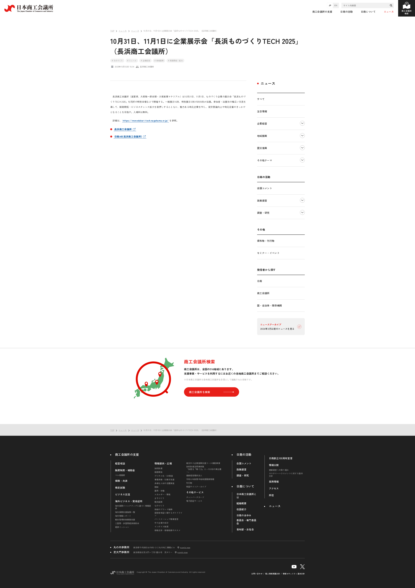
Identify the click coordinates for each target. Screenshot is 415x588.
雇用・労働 (159, 490)
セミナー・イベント (268, 253)
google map (185, 547)
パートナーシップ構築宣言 (166, 519)
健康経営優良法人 (194, 475)
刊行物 (189, 483)
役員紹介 (241, 509)
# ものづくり (117, 60)
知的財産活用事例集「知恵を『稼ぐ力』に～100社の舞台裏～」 (203, 469)
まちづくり (159, 498)
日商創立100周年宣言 (281, 458)
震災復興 (262, 148)
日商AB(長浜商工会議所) (128, 136)
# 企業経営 (145, 60)
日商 (259, 281)
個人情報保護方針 (272, 574)
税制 (156, 487)
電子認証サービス (194, 501)
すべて (261, 99)
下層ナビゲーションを (302, 124)
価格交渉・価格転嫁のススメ (167, 530)
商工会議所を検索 (199, 392)
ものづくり (159, 505)
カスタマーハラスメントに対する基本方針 (286, 474)
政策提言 (262, 200)
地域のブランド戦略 (163, 509)
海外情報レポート (123, 516)
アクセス (274, 488)
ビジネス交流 (122, 494)
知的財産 (158, 468)
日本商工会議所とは (246, 495)
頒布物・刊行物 (265, 240)
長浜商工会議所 (123, 129)
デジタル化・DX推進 (163, 475)
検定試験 (120, 487)
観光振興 (158, 502)
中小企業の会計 (161, 523)
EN (335, 5)
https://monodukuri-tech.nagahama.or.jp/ (145, 120)
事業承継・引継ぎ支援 (164, 479)
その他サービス (195, 492)
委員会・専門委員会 (246, 522)
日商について (245, 486)
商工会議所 (263, 293)
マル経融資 (120, 475)
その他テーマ (264, 160)
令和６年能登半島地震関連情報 (200, 479)
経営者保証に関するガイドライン (168, 514)
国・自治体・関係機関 (269, 305)
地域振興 (262, 136)
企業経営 (262, 123)
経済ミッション (122, 527)
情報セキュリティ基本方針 (294, 574)
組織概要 (241, 503)
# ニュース (131, 60)
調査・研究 (263, 212)
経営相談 (120, 463)
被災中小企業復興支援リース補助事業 (203, 463)
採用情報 (274, 481)
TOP (407, 419)
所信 (271, 495)
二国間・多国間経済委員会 (127, 523)
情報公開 (274, 465)
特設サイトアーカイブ (196, 486)
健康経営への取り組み (279, 470)
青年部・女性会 (245, 529)
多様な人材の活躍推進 (164, 483)
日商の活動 (244, 454)
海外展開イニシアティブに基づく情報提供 (133, 507)
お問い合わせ (256, 574)
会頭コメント (264, 188)
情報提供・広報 (163, 463)
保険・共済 (121, 480)
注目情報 (262, 111)
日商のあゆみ (244, 515)
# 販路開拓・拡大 (175, 60)
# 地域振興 (159, 60)
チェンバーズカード (195, 497)
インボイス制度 (161, 526)
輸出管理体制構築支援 (125, 519)
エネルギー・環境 (162, 494)
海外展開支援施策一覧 (125, 512)
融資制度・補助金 (125, 470)
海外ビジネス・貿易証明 (128, 501)
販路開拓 (158, 472)
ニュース (389, 11)
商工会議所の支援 (127, 454)
